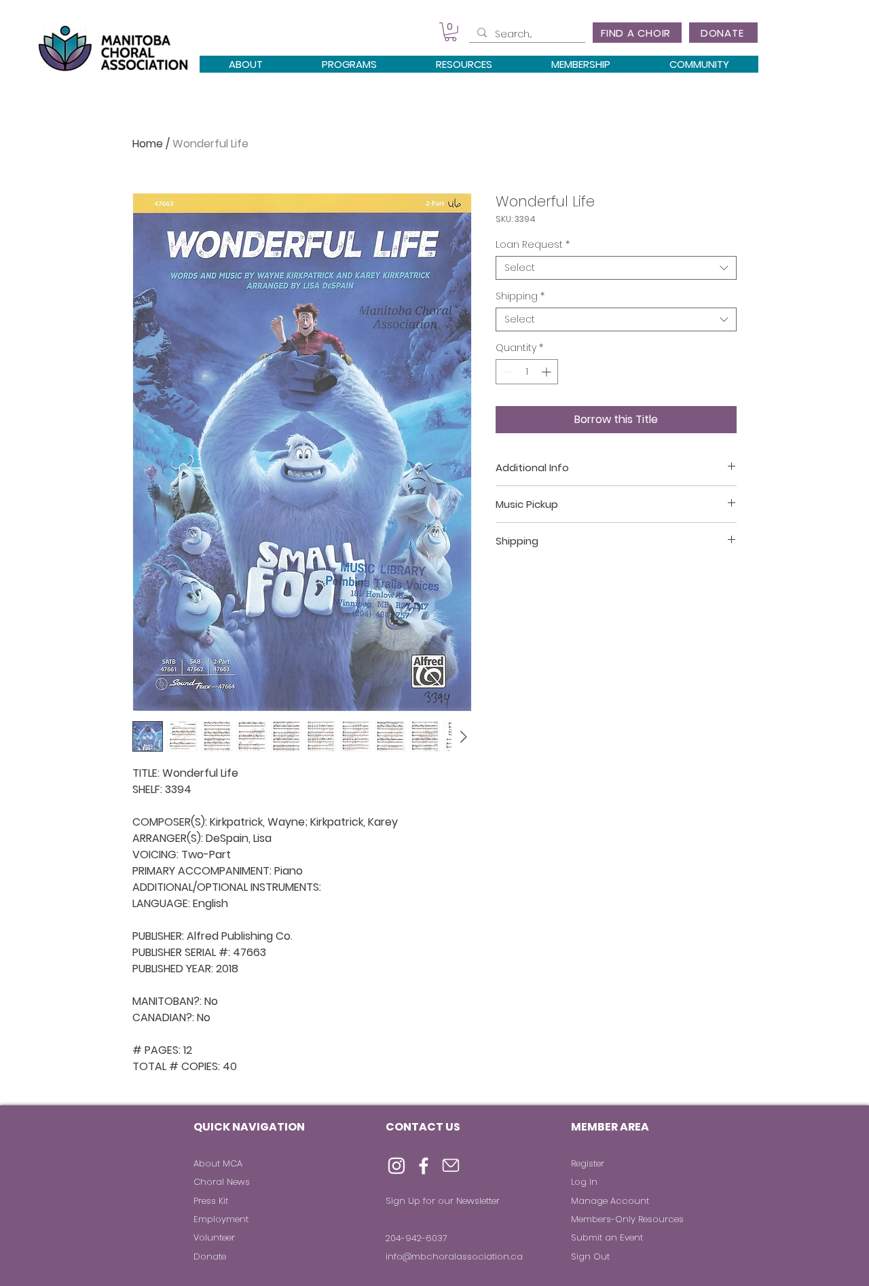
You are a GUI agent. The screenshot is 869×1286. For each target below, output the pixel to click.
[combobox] (616, 268)
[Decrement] (506, 372)
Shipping (520, 296)
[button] (450, 31)
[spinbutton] (527, 372)
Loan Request (533, 245)
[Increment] (547, 372)
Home (147, 143)
